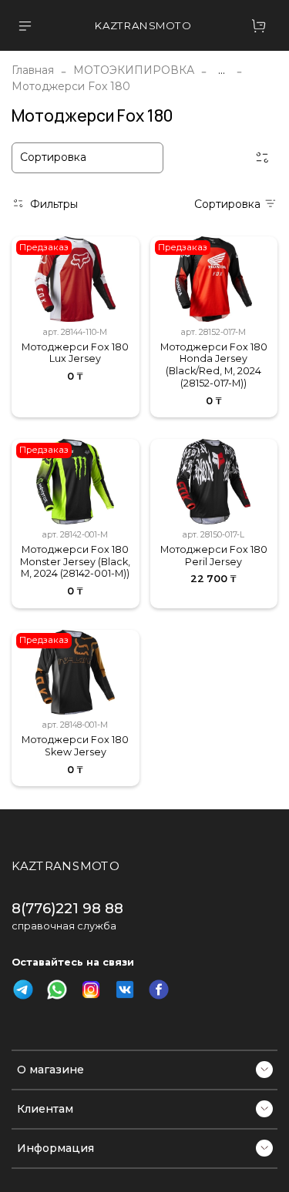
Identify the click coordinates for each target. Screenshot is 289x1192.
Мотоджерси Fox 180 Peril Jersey (213, 556)
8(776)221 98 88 (67, 908)
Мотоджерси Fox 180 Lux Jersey (75, 353)
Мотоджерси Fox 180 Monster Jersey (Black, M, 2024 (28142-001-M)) (75, 561)
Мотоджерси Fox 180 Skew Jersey (75, 746)
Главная (33, 70)
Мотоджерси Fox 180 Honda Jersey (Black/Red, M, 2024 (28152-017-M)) (213, 365)
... (221, 70)
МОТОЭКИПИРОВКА (133, 70)
